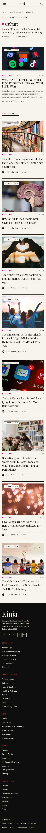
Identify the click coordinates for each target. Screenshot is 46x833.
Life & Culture (16, 12)
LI (14, 635)
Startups (5, 774)
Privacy (34, 823)
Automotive (7, 797)
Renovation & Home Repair (13, 726)
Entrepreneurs (8, 770)
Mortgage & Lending (10, 762)
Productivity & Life (9, 707)
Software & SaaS (9, 655)
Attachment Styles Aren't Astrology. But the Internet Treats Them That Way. (22, 278)
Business (5, 766)
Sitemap (32, 828)
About (4, 823)
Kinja (23, 3)
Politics (5, 786)
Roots (4, 805)
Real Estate (6, 723)
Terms (4, 828)
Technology (7, 648)
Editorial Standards (18, 828)
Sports (5, 790)
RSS (24, 635)
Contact (12, 823)
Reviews (5, 801)
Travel (4, 695)
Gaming (5, 667)
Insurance (6, 758)
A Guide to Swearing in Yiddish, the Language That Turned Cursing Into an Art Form (22, 162)
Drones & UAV (8, 663)
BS (19, 635)
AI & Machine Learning (11, 651)
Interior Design (8, 738)
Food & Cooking (9, 687)
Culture (5, 683)
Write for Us (23, 823)
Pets (4, 703)
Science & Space (9, 659)
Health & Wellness (9, 691)
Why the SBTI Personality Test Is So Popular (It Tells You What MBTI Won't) (22, 83)
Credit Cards (7, 754)
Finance (5, 750)
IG (9, 635)
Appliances (6, 734)
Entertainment (8, 679)
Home (4, 12)
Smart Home (7, 730)
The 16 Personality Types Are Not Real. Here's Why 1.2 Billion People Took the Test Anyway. (21, 585)
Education (6, 699)
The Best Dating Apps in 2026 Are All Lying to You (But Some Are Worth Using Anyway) (22, 402)
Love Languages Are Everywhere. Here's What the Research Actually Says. (21, 525)
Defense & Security (10, 794)
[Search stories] (41, 3)
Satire (4, 809)
